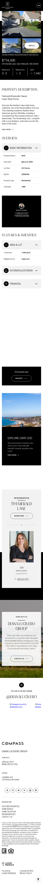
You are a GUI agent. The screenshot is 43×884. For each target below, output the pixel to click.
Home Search (7, 809)
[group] (21, 717)
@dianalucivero (21, 697)
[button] (21, 659)
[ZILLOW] (30, 790)
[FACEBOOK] (7, 790)
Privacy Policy (26, 873)
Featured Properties (10, 806)
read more (12, 455)
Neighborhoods (8, 814)
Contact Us (7, 817)
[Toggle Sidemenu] (38, 5)
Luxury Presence (9, 873)
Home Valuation (9, 812)
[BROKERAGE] (35, 790)
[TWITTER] (24, 790)
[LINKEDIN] (18, 790)
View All (32, 45)
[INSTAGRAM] (13, 790)
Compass (15, 825)
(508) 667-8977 (22, 213)
